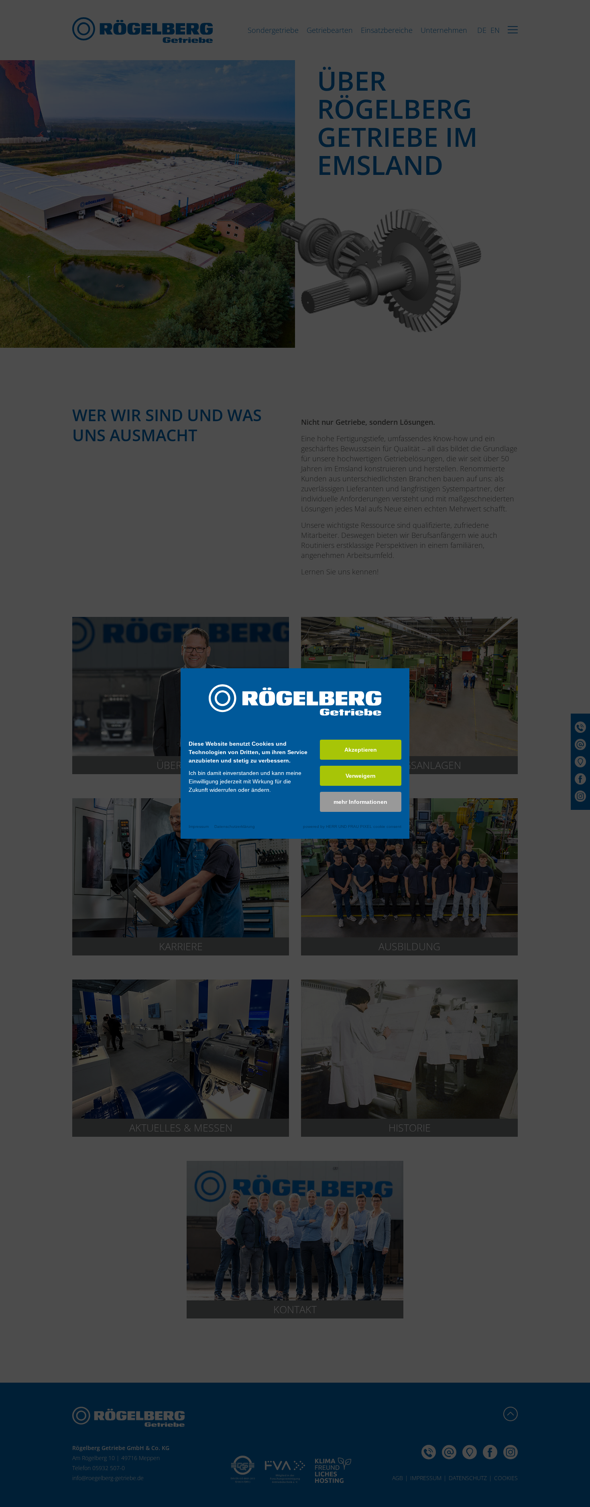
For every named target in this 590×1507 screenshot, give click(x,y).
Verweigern (361, 776)
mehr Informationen (360, 802)
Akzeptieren (360, 749)
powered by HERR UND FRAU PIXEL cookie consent (352, 826)
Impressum (199, 826)
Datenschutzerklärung (234, 826)
